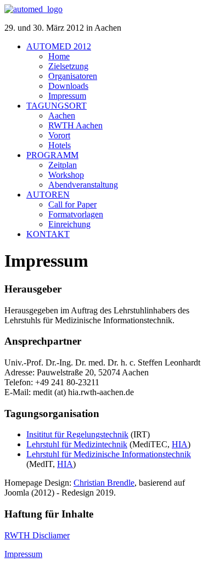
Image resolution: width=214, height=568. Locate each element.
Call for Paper (72, 204)
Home (59, 56)
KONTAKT (48, 234)
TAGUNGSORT (56, 105)
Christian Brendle (104, 482)
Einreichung (69, 224)
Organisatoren (72, 76)
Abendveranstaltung (83, 184)
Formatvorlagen (75, 214)
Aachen (61, 115)
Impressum (67, 95)
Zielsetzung (68, 66)
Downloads (68, 86)
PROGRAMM (52, 155)
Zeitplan (62, 165)
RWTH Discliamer (37, 535)
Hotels (59, 145)
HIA (180, 444)
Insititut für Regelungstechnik (77, 434)
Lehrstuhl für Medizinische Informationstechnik (108, 454)
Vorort (59, 135)
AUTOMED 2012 (58, 46)
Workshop (66, 174)
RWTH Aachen (75, 125)
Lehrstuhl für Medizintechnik (76, 444)
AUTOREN (48, 194)
